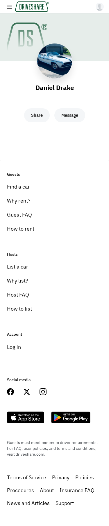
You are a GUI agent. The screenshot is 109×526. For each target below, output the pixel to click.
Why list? (17, 280)
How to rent (20, 228)
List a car (17, 266)
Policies (84, 477)
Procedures (20, 490)
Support (65, 503)
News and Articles (28, 503)
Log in (14, 347)
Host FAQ (18, 294)
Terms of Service (26, 477)
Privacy (60, 477)
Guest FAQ (19, 214)
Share (37, 115)
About (47, 490)
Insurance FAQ (77, 490)
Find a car (18, 186)
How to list (19, 308)
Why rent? (19, 200)
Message (69, 115)
